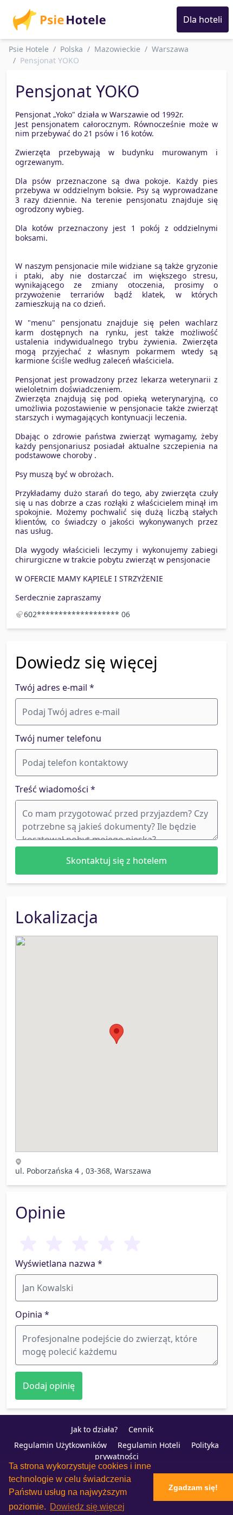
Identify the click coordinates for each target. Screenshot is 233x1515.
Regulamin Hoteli (149, 1445)
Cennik (140, 1429)
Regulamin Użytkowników (60, 1445)
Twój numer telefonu (58, 738)
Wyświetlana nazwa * (58, 1263)
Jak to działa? (94, 1429)
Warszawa (170, 49)
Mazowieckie (117, 49)
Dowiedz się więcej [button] (87, 1506)
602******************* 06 (77, 614)
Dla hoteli (202, 19)
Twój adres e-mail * (54, 687)
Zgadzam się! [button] (193, 1487)
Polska (71, 49)
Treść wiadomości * (55, 789)
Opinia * (32, 1314)
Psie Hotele (29, 49)
